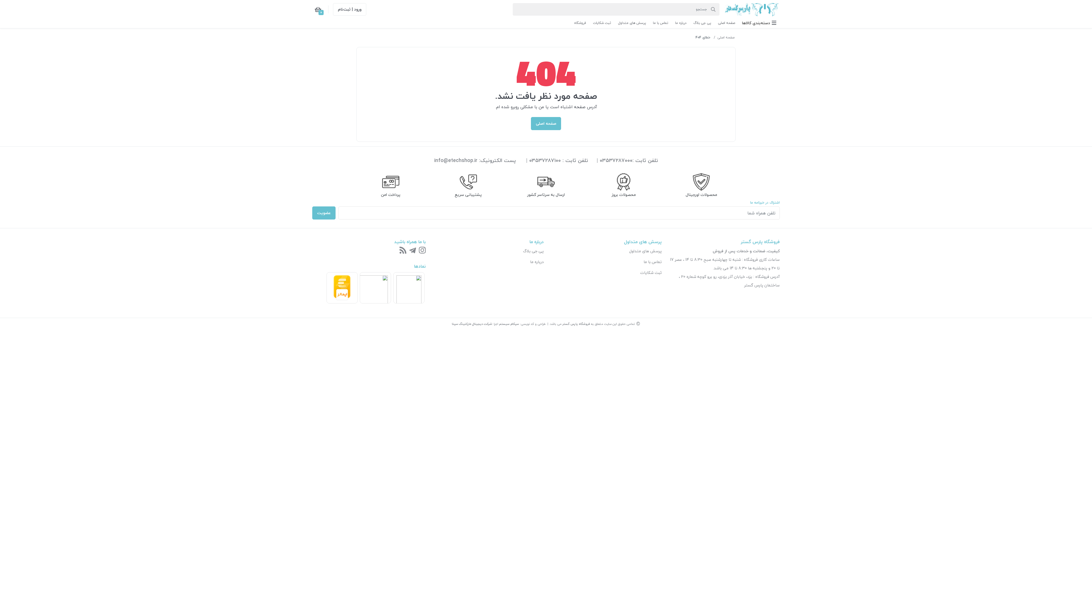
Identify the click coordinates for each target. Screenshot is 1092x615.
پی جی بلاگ (533, 251)
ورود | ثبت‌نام (349, 9)
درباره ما (537, 261)
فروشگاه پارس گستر (576, 324)
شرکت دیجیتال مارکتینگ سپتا (472, 324)
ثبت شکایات (651, 272)
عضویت (324, 212)
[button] (759, 23)
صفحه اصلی (726, 37)
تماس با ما (653, 261)
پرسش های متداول (645, 251)
